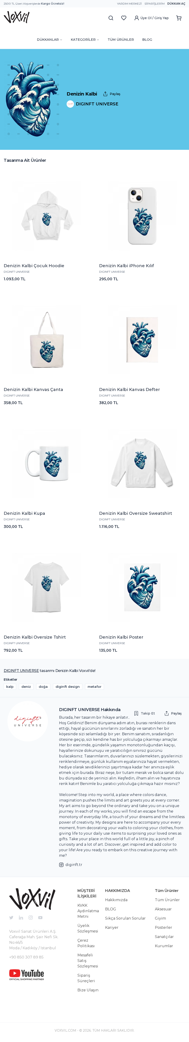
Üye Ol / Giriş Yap (154, 18)
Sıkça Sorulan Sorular (125, 918)
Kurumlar (164, 946)
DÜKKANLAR (48, 40)
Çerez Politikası (86, 943)
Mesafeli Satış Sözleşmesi (87, 960)
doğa (43, 687)
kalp (10, 687)
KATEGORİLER (83, 40)
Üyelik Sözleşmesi (87, 928)
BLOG (147, 40)
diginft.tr (73, 865)
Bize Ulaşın (87, 990)
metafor (94, 687)
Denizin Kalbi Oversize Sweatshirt (135, 513)
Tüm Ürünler (167, 900)
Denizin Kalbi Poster (121, 637)
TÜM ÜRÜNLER (121, 40)
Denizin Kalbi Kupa (24, 513)
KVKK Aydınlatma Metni (88, 911)
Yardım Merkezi (129, 3)
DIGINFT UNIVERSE (17, 271)
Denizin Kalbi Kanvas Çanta (33, 389)
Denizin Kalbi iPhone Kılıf (126, 265)
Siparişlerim (155, 3)
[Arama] (110, 18)
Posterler (163, 927)
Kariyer (111, 927)
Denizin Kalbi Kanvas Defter (129, 389)
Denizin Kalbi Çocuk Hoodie (34, 265)
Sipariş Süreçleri (86, 978)
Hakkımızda (116, 900)
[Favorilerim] (123, 18)
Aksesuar (163, 909)
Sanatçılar (164, 937)
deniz (26, 687)
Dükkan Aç (176, 3)
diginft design (68, 687)
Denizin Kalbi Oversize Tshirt (35, 637)
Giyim (160, 918)
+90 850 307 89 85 (26, 957)
